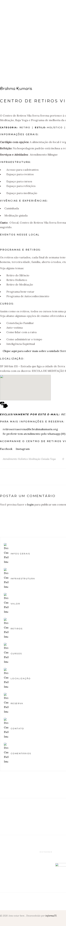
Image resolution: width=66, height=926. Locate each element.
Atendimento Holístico (15, 459)
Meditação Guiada (39, 459)
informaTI (51, 915)
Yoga (53, 459)
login (30, 504)
